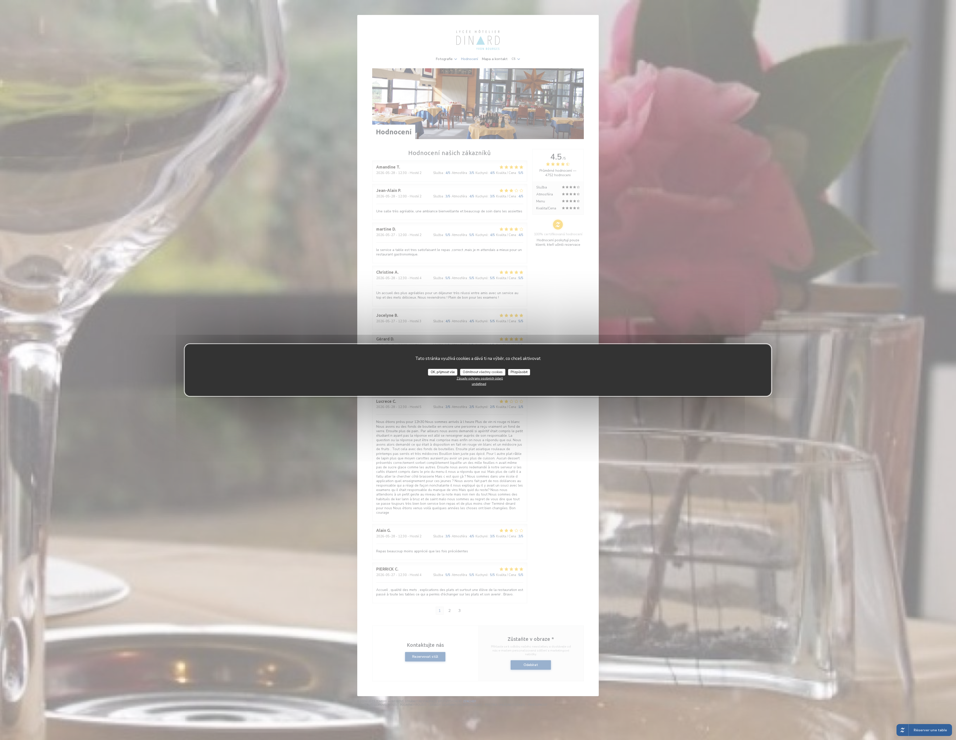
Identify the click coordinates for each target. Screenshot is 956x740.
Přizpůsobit (519, 372)
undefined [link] (479, 384)
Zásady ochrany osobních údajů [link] (480, 378)
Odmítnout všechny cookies (483, 372)
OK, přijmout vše (443, 372)
